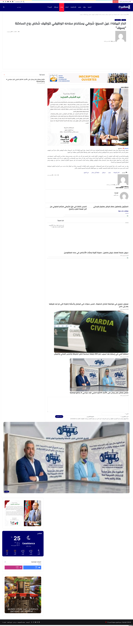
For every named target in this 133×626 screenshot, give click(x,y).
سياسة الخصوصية (21, 622)
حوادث (61, 7)
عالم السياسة (73, 7)
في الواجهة (118, 20)
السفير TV (50, 7)
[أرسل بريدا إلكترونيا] (111, 41)
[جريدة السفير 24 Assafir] (124, 7)
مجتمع (79, 7)
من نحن (14, 622)
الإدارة (114, 41)
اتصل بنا (4, 622)
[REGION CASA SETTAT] (87, 117)
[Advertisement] (66, 55)
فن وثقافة (56, 7)
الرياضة (66, 7)
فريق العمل (9, 622)
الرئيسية (89, 7)
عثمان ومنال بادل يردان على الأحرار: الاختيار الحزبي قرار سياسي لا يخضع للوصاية (25, 80)
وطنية (84, 7)
